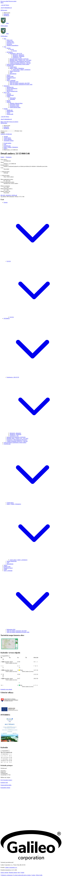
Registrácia (9, 44)
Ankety (8, 112)
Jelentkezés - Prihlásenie (18, 56)
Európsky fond (4, 782)
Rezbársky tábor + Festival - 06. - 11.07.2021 (20, 60)
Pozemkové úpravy (11, 77)
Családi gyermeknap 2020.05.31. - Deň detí (20, 63)
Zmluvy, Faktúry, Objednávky (17, 68)
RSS (19, 872)
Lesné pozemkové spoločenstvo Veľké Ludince (18, 64)
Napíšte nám (10, 110)
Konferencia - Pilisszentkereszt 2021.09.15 (20, 61)
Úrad (5, 46)
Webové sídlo (39, 875)
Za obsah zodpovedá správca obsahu (22, 875)
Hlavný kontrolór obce (12, 91)
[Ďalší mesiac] (8, 656)
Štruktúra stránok (13, 872)
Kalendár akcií (10, 95)
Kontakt (5, 108)
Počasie (8, 100)
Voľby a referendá (11, 80)
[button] (4, 10)
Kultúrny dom (10, 76)
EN (6, 14)
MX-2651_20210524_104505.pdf (9, 195)
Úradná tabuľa (13, 67)
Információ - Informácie (18, 54)
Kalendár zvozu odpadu (6, 689)
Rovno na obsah (4, 1)
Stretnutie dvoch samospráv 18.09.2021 (19, 58)
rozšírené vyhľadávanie (6, 134)
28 (3, 659)
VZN (11, 72)
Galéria (8, 96)
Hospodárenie (13, 73)
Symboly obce (10, 41)
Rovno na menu (12, 1)
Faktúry (2, 157)
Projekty (9, 48)
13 (19, 667)
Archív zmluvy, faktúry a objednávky (22, 69)
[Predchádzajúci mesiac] (1, 656)
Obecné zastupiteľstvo (12, 88)
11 (3, 667)
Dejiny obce (9, 40)
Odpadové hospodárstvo (12, 45)
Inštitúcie (9, 102)
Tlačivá (8, 75)
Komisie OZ (10, 89)
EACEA (12, 49)
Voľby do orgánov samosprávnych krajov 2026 (21, 84)
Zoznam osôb (10, 114)
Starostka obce (10, 87)
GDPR (8, 79)
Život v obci (6, 92)
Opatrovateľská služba (15, 107)
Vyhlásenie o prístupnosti (7, 875)
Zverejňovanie (10, 65)
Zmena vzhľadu (4, 872)
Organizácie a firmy (14, 106)
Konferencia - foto (17, 57)
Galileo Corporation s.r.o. (11, 867)
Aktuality (9, 94)
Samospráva (6, 85)
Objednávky (9, 157)
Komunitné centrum (14, 104)
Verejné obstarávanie (15, 71)
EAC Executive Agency (6, 780)
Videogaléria (13, 98)
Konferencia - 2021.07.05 (16, 53)
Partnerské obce (10, 42)
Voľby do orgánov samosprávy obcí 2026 (20, 83)
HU (6, 15)
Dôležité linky (10, 111)
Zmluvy (5, 148)
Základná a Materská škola (16, 103)
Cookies (33, 875)
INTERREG (10, 52)
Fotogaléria (12, 99)
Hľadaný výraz (18, 131)
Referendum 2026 (14, 81)
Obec (5, 38)
